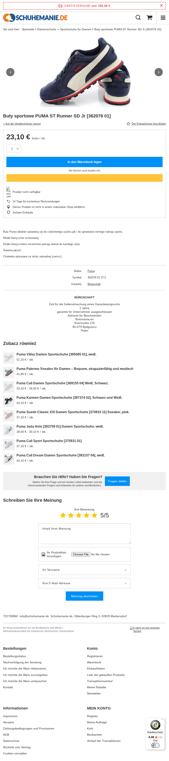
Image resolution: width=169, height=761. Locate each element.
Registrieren (95, 656)
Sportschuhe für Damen (75, 29)
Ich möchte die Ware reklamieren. (25, 668)
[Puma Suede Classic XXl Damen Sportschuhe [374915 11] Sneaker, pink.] (8, 415)
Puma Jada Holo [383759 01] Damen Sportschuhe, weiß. (60, 426)
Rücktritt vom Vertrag (17, 747)
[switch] (155, 745)
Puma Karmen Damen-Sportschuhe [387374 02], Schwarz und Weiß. (69, 397)
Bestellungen (14, 648)
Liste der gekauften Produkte (106, 675)
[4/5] (86, 515)
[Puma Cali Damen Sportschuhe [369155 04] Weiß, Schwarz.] (8, 387)
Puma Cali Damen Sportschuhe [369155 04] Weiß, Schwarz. (62, 383)
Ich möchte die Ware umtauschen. (25, 681)
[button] (10, 72)
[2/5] (71, 515)
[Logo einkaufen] (35, 18)
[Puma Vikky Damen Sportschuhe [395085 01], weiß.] (8, 358)
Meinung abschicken (84, 596)
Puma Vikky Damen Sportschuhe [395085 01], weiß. (56, 354)
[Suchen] (138, 18)
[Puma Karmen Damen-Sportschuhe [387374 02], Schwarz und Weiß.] (8, 401)
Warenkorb (94, 662)
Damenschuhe (46, 29)
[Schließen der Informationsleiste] (161, 5)
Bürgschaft (94, 284)
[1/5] (63, 515)
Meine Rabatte (96, 687)
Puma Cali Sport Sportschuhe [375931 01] (49, 441)
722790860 (10, 616)
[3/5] (79, 515)
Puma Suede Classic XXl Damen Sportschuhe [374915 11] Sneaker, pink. (72, 412)
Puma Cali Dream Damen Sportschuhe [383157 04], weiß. (60, 455)
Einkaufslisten (96, 668)
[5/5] (94, 515)
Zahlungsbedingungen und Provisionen (28, 728)
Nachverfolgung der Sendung (22, 662)
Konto (92, 648)
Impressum (10, 716)
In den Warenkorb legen (85, 162)
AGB (6, 734)
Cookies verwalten (15, 753)
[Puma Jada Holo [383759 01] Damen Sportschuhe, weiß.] (8, 430)
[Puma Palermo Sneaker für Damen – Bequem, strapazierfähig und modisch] (8, 372)
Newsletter (94, 693)
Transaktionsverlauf (100, 681)
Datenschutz (11, 740)
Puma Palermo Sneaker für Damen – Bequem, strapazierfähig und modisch (74, 369)
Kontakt (8, 687)
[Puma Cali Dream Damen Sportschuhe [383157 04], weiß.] (8, 459)
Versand (8, 722)
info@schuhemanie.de (34, 616)
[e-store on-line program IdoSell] (148, 629)
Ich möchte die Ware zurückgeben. (25, 675)
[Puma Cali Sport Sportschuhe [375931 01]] (8, 444)
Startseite (28, 29)
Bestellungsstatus (14, 656)
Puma (91, 271)
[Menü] (163, 18)
